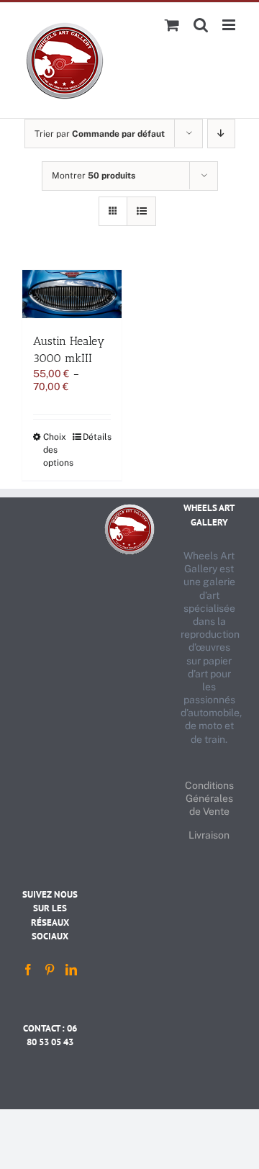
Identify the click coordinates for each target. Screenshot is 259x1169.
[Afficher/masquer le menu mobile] (229, 24)
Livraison (209, 835)
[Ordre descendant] (221, 133)
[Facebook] (28, 969)
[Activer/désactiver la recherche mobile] (201, 24)
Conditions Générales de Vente (209, 798)
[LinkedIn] (71, 969)
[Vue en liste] (141, 211)
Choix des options (57, 450)
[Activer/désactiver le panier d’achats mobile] (172, 24)
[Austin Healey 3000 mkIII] (72, 294)
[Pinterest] (49, 969)
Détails (97, 437)
